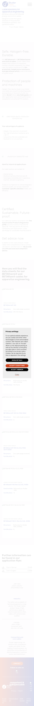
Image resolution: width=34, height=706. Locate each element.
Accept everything (17, 366)
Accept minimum (17, 369)
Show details (17, 360)
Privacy (17, 374)
